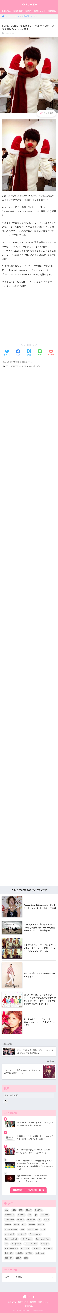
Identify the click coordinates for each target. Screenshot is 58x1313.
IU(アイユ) (31, 1220)
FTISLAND (45, 1215)
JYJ (39, 1220)
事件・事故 (9, 1253)
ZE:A (43, 1229)
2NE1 (14, 1210)
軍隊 (26, 1258)
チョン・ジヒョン (11, 1248)
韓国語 (28, 11)
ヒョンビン (48, 1248)
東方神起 (29, 1253)
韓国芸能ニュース (24, 361)
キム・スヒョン (26, 1239)
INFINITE (20, 1220)
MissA (16, 1224)
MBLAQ (8, 1224)
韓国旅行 (52, 11)
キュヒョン (35, 366)
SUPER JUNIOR (19, 366)
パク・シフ (37, 1248)
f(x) (36, 1215)
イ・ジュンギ (9, 1234)
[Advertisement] (29, 500)
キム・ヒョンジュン (43, 1239)
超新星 (18, 1258)
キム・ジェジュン (11, 1239)
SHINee (32, 1224)
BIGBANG (38, 1210)
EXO (29, 1215)
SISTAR (41, 1224)
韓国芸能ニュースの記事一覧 (27, 1190)
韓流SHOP (18, 11)
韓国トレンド (39, 11)
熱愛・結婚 (40, 1253)
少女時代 (19, 1253)
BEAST (28, 1210)
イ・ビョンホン (35, 1234)
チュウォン (45, 1244)
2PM (21, 1210)
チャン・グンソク (30, 1244)
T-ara (22, 1229)
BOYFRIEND (9, 1215)
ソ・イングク (16, 1244)
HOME (31, 1297)
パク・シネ (25, 1248)
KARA (46, 1220)
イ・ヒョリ (22, 1234)
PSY (23, 1224)
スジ (6, 1244)
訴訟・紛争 (9, 1258)
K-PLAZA (29, 4)
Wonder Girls (33, 1229)
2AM (6, 1210)
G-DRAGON (9, 1220)
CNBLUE (21, 1215)
